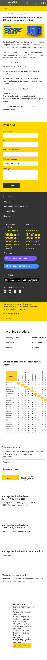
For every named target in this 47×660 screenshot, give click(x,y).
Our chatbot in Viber (18, 258)
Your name (7, 131)
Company (6, 201)
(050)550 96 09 (33, 241)
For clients (7, 196)
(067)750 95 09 (33, 244)
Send (12, 185)
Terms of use (7, 318)
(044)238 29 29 (33, 235)
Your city (6, 140)
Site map (6, 216)
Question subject (10, 159)
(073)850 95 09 (33, 238)
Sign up (10, 477)
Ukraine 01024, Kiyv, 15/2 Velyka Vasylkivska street (20, 307)
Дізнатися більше (22, 645)
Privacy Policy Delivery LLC (12, 314)
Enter (36, 3)
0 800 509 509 (32, 230)
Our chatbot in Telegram (19, 266)
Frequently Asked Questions (15, 206)
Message (6, 168)
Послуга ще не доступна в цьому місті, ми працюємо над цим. (22, 624)
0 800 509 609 (11, 230)
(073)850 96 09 (12, 238)
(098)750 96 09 (12, 244)
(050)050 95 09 (12, 241)
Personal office (9, 211)
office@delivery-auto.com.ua (17, 309)
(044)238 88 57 (12, 235)
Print (24, 14)
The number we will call (13, 149)
